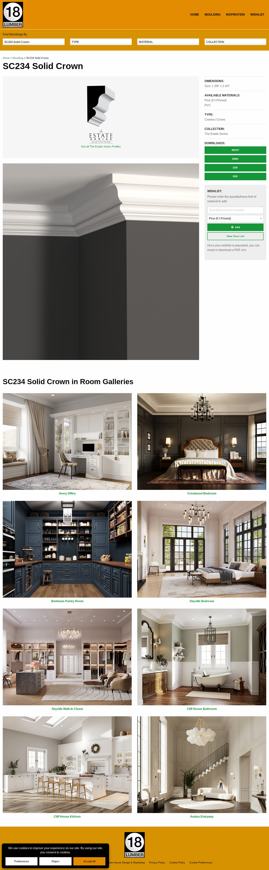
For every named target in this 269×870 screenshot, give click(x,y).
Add (237, 227)
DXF (235, 167)
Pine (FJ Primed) (216, 100)
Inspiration (235, 14)
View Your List (235, 236)
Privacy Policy (157, 862)
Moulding (213, 14)
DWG (235, 158)
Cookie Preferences (200, 862)
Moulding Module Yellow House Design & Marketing (113, 862)
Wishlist (257, 14)
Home (194, 14)
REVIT (235, 150)
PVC (208, 105)
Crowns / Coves (215, 119)
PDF (235, 176)
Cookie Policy (177, 862)
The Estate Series (216, 133)
